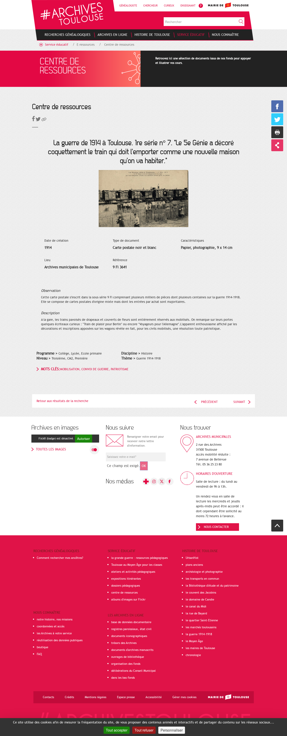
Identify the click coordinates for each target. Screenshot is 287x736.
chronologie (193, 655)
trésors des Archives (124, 643)
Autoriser (83, 438)
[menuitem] (67, 34)
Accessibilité (154, 697)
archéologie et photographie (204, 572)
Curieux (169, 5)
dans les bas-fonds (123, 678)
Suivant (239, 402)
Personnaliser (172, 730)
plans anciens (194, 565)
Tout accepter (116, 730)
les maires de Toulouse (200, 648)
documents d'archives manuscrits (132, 650)
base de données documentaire (131, 622)
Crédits (69, 697)
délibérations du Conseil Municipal (133, 671)
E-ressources (86, 45)
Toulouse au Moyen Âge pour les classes (136, 565)
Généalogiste (128, 5)
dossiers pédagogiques (125, 586)
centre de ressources (124, 592)
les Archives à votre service (54, 633)
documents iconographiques (129, 636)
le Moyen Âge (194, 641)
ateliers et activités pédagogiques (133, 572)
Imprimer (277, 132)
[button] (43, 120)
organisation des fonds (125, 664)
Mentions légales (95, 697)
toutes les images (51, 449)
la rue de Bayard (196, 613)
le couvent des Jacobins (201, 592)
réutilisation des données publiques (60, 640)
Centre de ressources (119, 45)
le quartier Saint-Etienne (202, 620)
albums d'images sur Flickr (128, 599)
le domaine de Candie (200, 599)
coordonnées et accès (50, 626)
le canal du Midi (196, 606)
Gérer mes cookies (184, 697)
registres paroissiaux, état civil (131, 629)
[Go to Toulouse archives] (71, 13)
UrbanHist (192, 558)
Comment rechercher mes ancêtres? (60, 558)
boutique (42, 647)
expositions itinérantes (126, 579)
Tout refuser (144, 730)
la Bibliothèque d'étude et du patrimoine (212, 586)
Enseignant (188, 5)
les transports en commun (202, 579)
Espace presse (126, 697)
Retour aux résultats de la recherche (62, 401)
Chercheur (150, 5)
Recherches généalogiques (56, 551)
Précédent (209, 402)
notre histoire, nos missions (54, 619)
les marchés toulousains (201, 627)
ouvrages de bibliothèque (127, 657)
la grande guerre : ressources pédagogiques (139, 558)
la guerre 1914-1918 (199, 634)
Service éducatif (56, 45)
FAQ (39, 654)
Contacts (48, 697)
